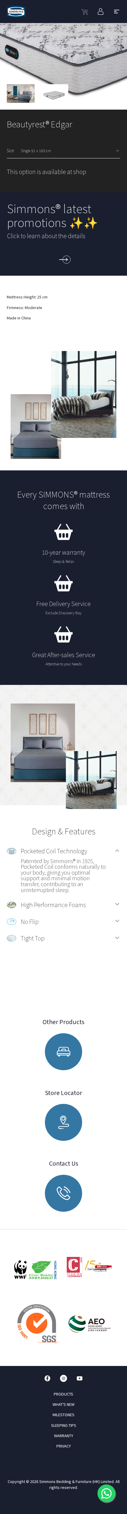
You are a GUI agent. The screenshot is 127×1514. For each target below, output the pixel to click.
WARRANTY (63, 1435)
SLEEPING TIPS (63, 1425)
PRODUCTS (63, 1394)
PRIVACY (63, 1446)
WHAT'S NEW (63, 1404)
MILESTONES (63, 1414)
